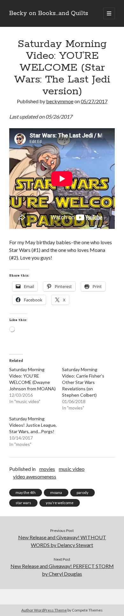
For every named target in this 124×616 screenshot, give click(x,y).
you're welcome (59, 502)
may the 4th (26, 492)
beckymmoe (59, 101)
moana (56, 492)
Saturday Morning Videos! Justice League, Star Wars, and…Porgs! (33, 425)
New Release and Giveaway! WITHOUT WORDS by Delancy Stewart (62, 541)
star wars (23, 502)
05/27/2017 (94, 101)
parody (82, 492)
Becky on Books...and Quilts (48, 13)
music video (72, 469)
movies (47, 469)
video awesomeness (34, 476)
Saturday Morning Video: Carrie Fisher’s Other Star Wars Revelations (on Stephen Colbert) (83, 382)
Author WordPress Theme (44, 610)
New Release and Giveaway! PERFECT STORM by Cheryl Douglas (62, 570)
